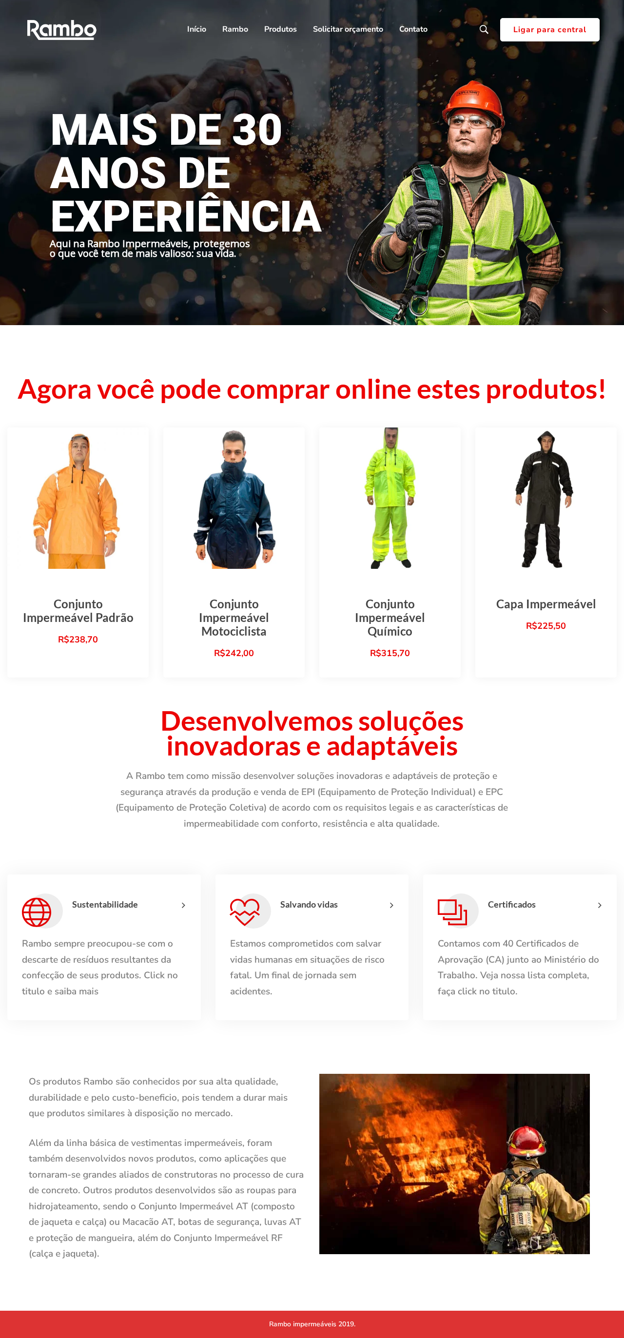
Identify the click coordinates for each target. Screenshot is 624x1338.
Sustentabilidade (105, 904)
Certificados (512, 904)
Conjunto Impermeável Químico (390, 617)
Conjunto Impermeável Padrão (78, 610)
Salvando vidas (309, 904)
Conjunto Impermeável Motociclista (234, 617)
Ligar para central (549, 29)
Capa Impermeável (546, 604)
